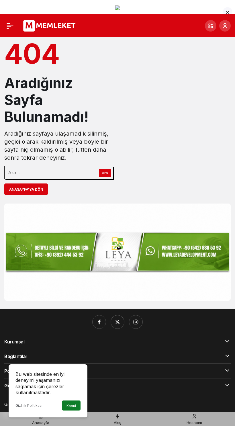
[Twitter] (117, 322)
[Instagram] (136, 322)
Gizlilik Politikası (28, 405)
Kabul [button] (71, 406)
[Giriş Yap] (225, 26)
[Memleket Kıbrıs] (51, 25)
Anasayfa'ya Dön (26, 189)
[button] (210, 26)
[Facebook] (99, 322)
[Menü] (10, 26)
